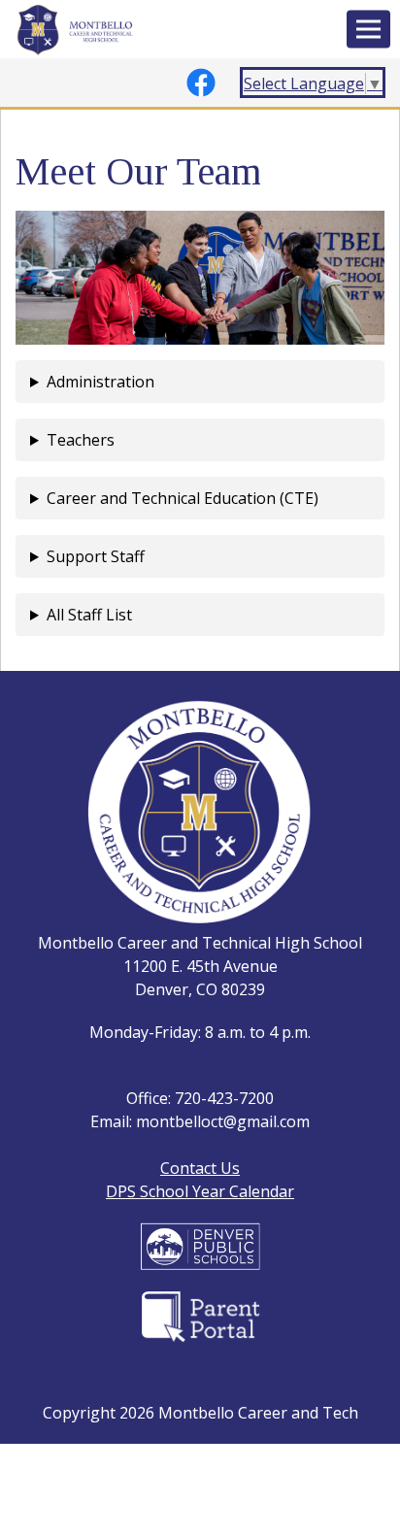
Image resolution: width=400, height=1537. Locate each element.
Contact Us (200, 1168)
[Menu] (368, 30)
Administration (100, 381)
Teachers (81, 440)
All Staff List (89, 614)
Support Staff (96, 556)
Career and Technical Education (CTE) (182, 498)
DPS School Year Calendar (200, 1191)
